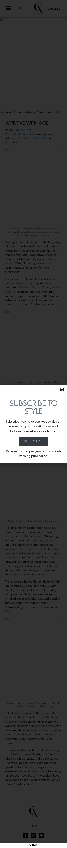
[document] (33, 424)
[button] (62, 389)
